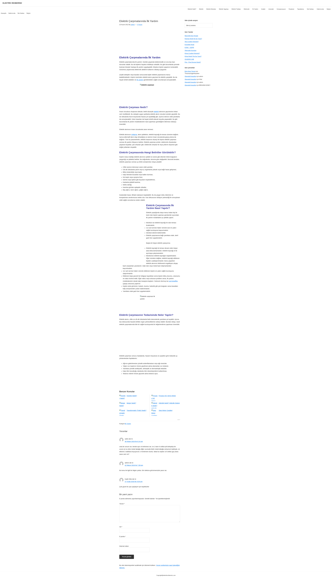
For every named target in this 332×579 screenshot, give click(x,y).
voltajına (134, 134)
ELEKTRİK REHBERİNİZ (12, 3)
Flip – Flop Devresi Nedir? (193, 62)
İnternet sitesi (124, 546)
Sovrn (178, 419)
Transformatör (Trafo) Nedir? (136, 410)
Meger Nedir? (131, 403)
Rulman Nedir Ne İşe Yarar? (193, 38)
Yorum (122, 504)
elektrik (156, 111)
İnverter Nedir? (132, 396)
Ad (120, 527)
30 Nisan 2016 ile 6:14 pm (134, 441)
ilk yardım (140, 80)
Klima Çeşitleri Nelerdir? (192, 53)
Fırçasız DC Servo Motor (167, 396)
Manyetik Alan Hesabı (191, 36)
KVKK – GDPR (189, 47)
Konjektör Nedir (189, 44)
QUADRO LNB (189, 59)
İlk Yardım (128, 423)
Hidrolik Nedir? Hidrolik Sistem (169, 403)
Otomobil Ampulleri (190, 76)
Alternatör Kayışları (190, 50)
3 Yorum (139, 24)
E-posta (122, 536)
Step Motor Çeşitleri (165, 410)
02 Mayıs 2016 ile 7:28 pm (134, 465)
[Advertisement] (149, 42)
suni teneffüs (173, 281)
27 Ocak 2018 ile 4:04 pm (133, 481)
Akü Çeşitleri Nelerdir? (192, 41)
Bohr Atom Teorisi (190, 71)
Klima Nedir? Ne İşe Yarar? (193, 56)
